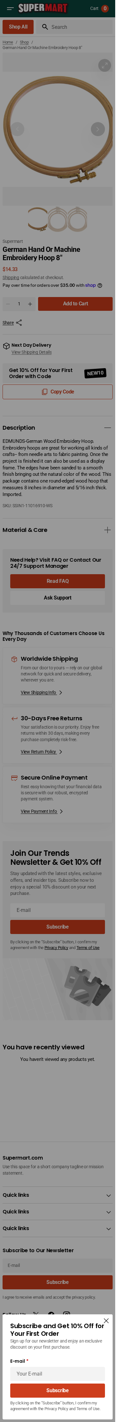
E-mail (17, 1361)
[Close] (106, 1321)
